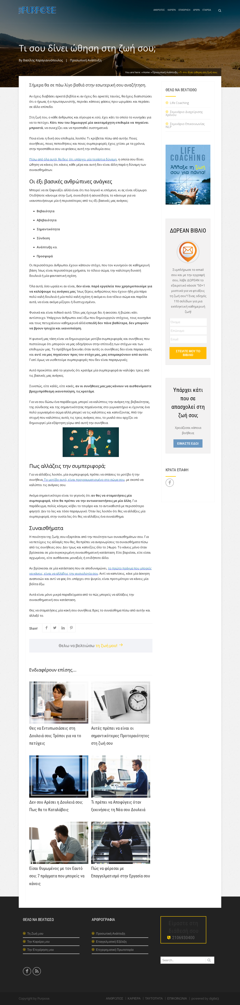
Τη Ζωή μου (35, 933)
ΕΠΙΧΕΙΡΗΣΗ (184, 9)
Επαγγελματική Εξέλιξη (111, 941)
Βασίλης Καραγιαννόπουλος (43, 60)
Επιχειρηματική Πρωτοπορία (115, 950)
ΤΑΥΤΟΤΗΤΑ (154, 998)
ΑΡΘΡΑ (196, 9)
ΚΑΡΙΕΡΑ (172, 9)
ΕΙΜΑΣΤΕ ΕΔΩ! (188, 443)
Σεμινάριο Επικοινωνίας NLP (185, 125)
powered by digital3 (205, 998)
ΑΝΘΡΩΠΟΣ (159, 9)
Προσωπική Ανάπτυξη (85, 60)
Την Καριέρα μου (38, 941)
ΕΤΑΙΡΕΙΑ (206, 9)
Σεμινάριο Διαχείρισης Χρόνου (184, 113)
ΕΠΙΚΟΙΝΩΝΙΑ (177, 998)
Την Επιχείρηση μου (40, 950)
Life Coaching (179, 103)
